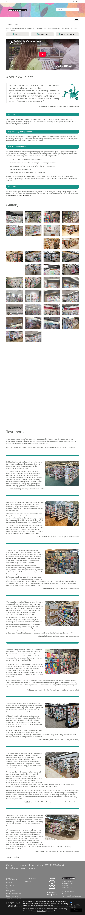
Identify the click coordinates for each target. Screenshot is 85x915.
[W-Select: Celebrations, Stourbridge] (33, 230)
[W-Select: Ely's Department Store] (70, 230)
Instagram (28, 893)
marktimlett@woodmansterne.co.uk (18, 196)
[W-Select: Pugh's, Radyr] (14, 349)
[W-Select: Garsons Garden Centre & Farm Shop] (33, 256)
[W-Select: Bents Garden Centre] (70, 217)
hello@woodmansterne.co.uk (21, 880)
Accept (76, 910)
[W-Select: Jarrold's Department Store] (33, 336)
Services (17, 24)
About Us (9, 895)
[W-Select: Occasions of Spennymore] (70, 336)
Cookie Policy (41, 911)
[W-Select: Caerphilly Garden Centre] (14, 230)
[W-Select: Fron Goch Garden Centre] (14, 402)
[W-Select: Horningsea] (14, 415)
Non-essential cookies (75, 906)
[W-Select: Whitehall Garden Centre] (52, 362)
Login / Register (73, 2)
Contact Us (10, 897)
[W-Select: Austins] (52, 217)
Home (10, 24)
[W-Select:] (14, 217)
